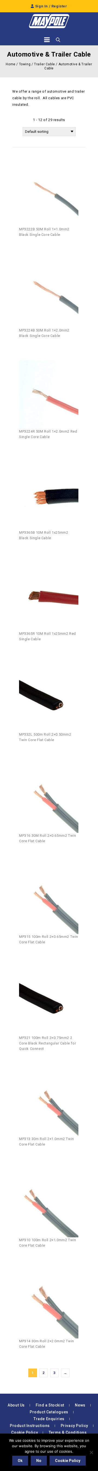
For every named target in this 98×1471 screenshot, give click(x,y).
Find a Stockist (50, 1405)
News (80, 1405)
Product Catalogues (49, 1412)
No (38, 1460)
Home (10, 64)
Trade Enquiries (49, 1419)
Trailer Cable (44, 64)
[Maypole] (49, 21)
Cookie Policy (24, 1432)
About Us (16, 1405)
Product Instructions (30, 1425)
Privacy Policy (74, 1425)
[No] (91, 1452)
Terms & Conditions (68, 1432)
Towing (25, 64)
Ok (20, 1460)
